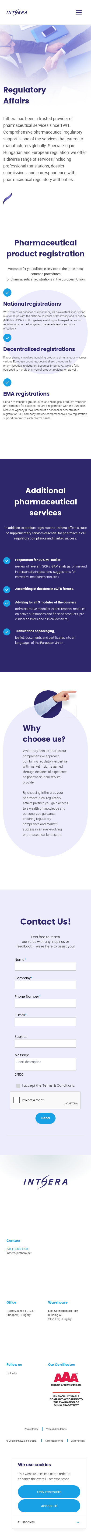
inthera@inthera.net (19, 1253)
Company (23, 978)
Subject (21, 1037)
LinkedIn (12, 1373)
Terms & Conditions (58, 1085)
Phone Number (27, 996)
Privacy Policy (31, 1429)
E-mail (20, 1015)
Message (22, 1055)
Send (45, 1118)
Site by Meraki (78, 1440)
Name (19, 959)
